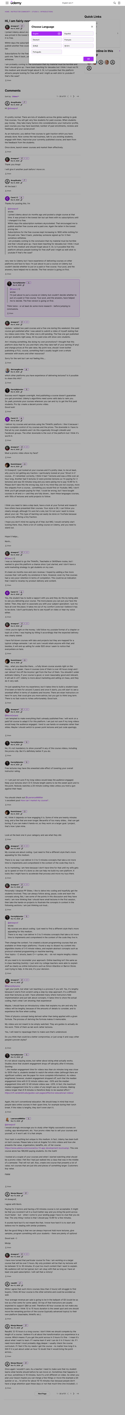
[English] (16, 3)
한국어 (67, 46)
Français (67, 40)
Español (67, 33)
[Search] (114, 3)
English (35, 33)
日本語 (35, 46)
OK (88, 59)
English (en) (67, 3)
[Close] (92, 27)
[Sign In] (119, 3)
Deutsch (36, 40)
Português (37, 52)
